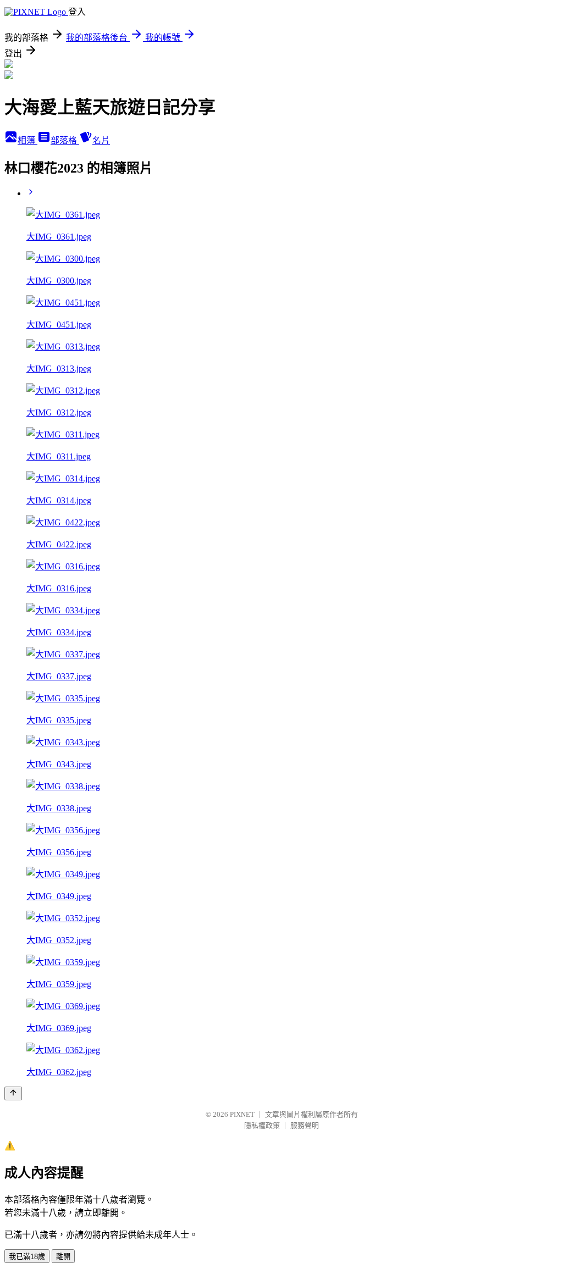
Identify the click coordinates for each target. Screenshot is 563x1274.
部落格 (65, 140)
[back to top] (13, 1093)
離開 (63, 1257)
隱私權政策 (262, 1125)
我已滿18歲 (27, 1257)
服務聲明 (304, 1125)
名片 (101, 140)
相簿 (27, 140)
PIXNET (242, 1114)
